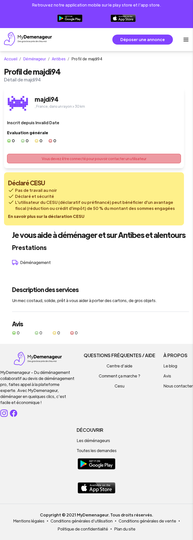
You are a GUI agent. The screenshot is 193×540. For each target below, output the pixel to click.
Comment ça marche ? (119, 375)
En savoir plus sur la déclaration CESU (46, 216)
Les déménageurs (93, 440)
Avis (167, 375)
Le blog (170, 365)
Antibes (59, 59)
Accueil (10, 59)
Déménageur (34, 59)
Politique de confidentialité (83, 528)
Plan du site (124, 528)
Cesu (119, 385)
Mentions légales (28, 520)
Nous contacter (178, 385)
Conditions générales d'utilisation (82, 520)
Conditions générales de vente (147, 520)
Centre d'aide (119, 365)
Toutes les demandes (97, 450)
